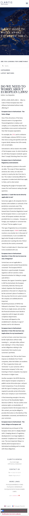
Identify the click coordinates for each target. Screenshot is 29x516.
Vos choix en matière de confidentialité (15, 510)
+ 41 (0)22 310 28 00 (16, 472)
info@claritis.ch (16, 475)
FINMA (17, 230)
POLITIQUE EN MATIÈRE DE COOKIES (14, 484)
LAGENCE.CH (15, 495)
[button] (27, 3)
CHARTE (14, 491)
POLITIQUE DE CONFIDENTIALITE (14, 487)
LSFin (13, 134)
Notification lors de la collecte (11, 514)
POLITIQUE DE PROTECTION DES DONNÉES (14, 489)
